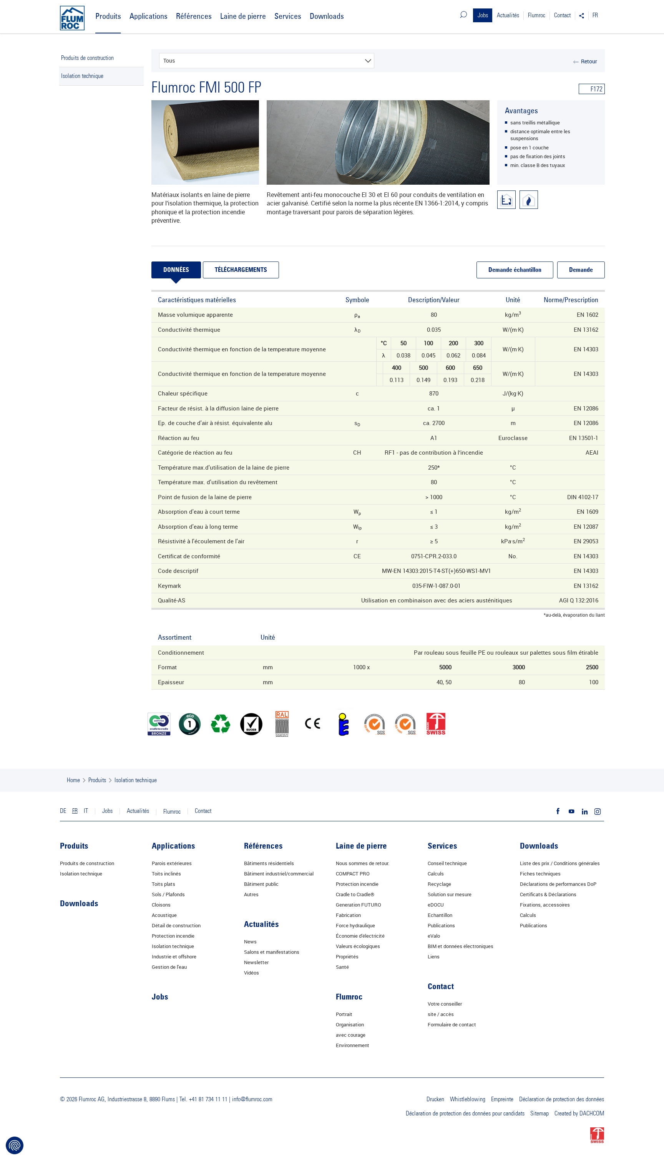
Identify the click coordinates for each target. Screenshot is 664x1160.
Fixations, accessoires (545, 904)
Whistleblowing (467, 1099)
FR (595, 15)
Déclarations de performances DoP (558, 883)
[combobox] (266, 60)
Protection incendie (173, 935)
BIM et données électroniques (460, 946)
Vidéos (251, 972)
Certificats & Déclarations (548, 894)
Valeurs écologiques (358, 946)
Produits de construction (87, 58)
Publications (441, 925)
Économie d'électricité (360, 935)
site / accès (441, 1014)
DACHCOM (591, 1113)
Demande (581, 270)
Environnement (352, 1045)
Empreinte (502, 1099)
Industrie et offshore (174, 956)
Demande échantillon (514, 270)
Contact (562, 15)
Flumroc (536, 15)
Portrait (344, 1014)
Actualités (508, 15)
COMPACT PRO (353, 873)
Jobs (483, 15)
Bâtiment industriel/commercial (279, 873)
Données (176, 270)
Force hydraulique (355, 925)
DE (63, 811)
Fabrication (348, 915)
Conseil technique (447, 863)
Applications (148, 16)
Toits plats (163, 883)
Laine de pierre (243, 16)
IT (86, 811)
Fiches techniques (540, 873)
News (250, 941)
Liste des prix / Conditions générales (560, 863)
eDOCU (436, 904)
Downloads (327, 16)
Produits (108, 16)
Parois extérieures (172, 863)
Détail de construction (176, 925)
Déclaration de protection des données (561, 1099)
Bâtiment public (261, 883)
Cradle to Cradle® (355, 894)
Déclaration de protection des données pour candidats (465, 1113)
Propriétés (347, 956)
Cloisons (161, 904)
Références (194, 16)
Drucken (435, 1099)
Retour (589, 61)
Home (73, 780)
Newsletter (256, 962)
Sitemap (539, 1113)
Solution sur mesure (449, 894)
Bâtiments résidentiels (269, 863)
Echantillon (440, 915)
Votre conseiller (445, 1003)
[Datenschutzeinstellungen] (14, 1145)
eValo (434, 935)
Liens (434, 956)
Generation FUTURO (358, 904)
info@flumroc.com (252, 1099)
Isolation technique (82, 76)
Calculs (436, 873)
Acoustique (164, 915)
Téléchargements (241, 270)
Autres (251, 894)
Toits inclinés (166, 873)
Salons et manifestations (271, 951)
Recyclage (439, 883)
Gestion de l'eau (169, 966)
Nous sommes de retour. (362, 863)
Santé (342, 966)
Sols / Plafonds (168, 894)
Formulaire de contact (452, 1024)
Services (287, 16)
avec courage (350, 1034)
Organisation (350, 1024)
